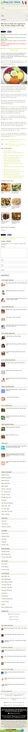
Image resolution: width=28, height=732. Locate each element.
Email (2, 265)
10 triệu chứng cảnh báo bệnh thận (15, 362)
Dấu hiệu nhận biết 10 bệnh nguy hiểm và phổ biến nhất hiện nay (16, 446)
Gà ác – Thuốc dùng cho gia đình (11, 158)
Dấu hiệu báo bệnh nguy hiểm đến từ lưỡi (16, 462)
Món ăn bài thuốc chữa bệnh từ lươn (12, 172)
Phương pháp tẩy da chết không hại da (15, 650)
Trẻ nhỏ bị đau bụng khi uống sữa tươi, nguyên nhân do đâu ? (16, 299)
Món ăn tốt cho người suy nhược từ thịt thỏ (14, 171)
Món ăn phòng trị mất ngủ (13, 427)
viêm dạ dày (6, 116)
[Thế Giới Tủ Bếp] (14, 616)
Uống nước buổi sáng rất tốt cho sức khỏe (14, 672)
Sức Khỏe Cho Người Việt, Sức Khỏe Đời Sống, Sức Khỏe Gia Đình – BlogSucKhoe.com (14, 716)
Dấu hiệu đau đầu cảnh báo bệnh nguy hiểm (16, 379)
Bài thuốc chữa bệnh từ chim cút (11, 174)
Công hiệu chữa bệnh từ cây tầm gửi (16, 408)
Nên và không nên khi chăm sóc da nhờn (15, 656)
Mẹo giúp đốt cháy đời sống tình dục (14, 634)
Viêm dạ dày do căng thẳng (13, 336)
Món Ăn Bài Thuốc (11, 28)
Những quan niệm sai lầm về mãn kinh (16, 309)
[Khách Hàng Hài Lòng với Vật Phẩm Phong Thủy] (14, 614)
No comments (19, 28)
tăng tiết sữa (13, 136)
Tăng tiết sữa (4, 133)
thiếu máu (22, 61)
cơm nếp (10, 237)
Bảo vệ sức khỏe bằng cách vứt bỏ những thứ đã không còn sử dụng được (15, 455)
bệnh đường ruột (9, 106)
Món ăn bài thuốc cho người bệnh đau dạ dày (14, 176)
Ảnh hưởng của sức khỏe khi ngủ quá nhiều (15, 685)
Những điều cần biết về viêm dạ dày (12, 160)
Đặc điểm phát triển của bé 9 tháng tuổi (16, 283)
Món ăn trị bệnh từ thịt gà (9, 151)
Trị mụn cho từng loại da (12, 397)
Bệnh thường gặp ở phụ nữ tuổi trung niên (15, 679)
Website (2, 270)
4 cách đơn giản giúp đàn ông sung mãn (15, 352)
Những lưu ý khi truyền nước (14, 370)
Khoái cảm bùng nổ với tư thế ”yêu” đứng (16, 628)
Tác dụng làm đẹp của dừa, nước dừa (15, 662)
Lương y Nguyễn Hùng (8, 717)
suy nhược (7, 62)
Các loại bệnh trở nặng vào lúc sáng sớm (13, 177)
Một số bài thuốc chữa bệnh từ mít (12, 169)
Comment (3, 246)
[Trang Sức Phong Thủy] (14, 141)
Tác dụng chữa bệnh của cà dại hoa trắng (15, 416)
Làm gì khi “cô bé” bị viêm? (13, 317)
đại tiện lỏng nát (16, 106)
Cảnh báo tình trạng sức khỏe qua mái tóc (16, 344)
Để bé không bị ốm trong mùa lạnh (15, 290)
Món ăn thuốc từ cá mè (12, 435)
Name (2, 260)
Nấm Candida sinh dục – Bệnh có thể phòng (16, 390)
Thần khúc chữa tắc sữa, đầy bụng (12, 157)
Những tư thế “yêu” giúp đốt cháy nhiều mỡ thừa (15, 641)
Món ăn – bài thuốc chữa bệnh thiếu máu (13, 155)
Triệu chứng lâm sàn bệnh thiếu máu (12, 162)
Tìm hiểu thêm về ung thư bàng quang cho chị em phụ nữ (16, 325)
